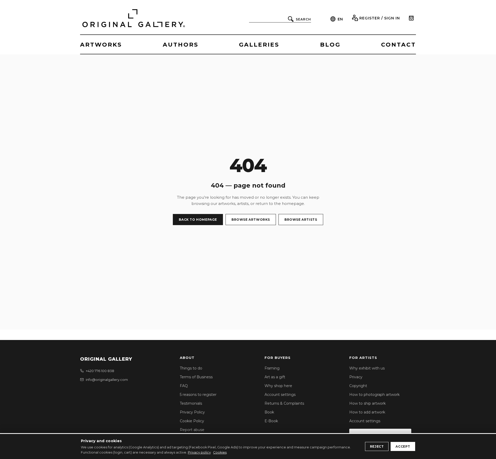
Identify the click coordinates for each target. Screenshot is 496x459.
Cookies (220, 452)
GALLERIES (259, 44)
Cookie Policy (192, 421)
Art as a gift (275, 377)
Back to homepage (198, 219)
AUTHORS (180, 44)
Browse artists (300, 219)
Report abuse (192, 429)
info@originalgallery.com (107, 379)
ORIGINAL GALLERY (106, 359)
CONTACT (398, 44)
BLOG (330, 44)
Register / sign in (379, 18)
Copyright (358, 385)
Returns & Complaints (284, 403)
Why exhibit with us (367, 368)
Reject (377, 446)
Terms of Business (196, 377)
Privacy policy (199, 452)
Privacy (355, 377)
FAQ (184, 385)
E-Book (271, 421)
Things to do (191, 368)
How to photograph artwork (374, 394)
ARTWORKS (101, 44)
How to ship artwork (367, 403)
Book (269, 412)
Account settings (280, 394)
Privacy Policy (192, 412)
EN (340, 19)
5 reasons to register (198, 394)
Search (303, 19)
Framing (272, 368)
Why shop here (278, 385)
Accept (403, 446)
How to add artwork (367, 412)
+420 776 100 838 (100, 371)
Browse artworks (250, 219)
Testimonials (191, 403)
